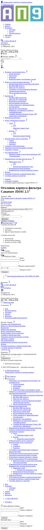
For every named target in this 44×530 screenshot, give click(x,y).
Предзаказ (5, 219)
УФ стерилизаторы (7, 340)
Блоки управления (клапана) (11, 331)
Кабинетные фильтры (8, 329)
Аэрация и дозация (7, 338)
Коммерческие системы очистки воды (14, 342)
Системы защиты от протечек (11, 348)
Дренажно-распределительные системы (15, 337)
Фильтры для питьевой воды (11, 324)
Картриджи (5, 328)
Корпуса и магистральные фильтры (13, 326)
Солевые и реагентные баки (10, 335)
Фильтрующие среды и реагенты (12, 333)
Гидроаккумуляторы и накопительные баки (16, 346)
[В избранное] (14, 223)
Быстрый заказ (7, 223)
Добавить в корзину (8, 221)
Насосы (3, 344)
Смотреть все (5, 349)
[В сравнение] (16, 223)
